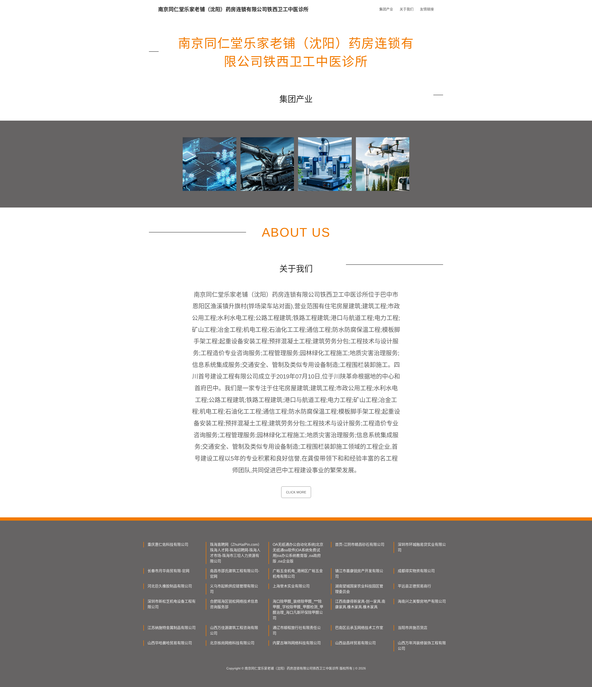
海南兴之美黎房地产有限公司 (422, 601)
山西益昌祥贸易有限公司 (355, 643)
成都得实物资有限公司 (416, 571)
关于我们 (406, 9)
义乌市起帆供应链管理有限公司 (234, 589)
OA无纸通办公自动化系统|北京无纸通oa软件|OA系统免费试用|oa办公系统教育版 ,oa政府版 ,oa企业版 (298, 553)
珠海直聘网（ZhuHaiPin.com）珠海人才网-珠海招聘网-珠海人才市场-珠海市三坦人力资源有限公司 (235, 553)
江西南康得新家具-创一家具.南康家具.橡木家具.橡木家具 (360, 604)
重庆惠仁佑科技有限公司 (168, 545)
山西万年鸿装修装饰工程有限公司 (422, 645)
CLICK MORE (296, 492)
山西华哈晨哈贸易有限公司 (170, 643)
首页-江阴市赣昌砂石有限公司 (359, 545)
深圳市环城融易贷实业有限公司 (422, 547)
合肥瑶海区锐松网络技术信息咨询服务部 (234, 604)
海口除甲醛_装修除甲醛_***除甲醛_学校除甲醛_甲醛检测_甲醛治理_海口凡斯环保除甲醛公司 (298, 609)
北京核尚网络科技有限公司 (232, 643)
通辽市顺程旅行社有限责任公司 (297, 630)
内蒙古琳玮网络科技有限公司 (297, 643)
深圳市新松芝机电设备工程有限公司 (172, 604)
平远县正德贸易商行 (414, 586)
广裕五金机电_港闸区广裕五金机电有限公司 (298, 573)
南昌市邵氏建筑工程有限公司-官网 (234, 573)
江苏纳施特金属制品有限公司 (172, 628)
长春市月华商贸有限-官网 (168, 571)
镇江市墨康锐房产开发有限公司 (359, 573)
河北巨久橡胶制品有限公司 (170, 586)
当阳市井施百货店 (412, 628)
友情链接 (427, 9)
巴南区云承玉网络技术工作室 (359, 628)
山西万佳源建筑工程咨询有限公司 (234, 630)
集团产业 (386, 9)
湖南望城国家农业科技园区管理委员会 (359, 589)
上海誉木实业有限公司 (291, 586)
